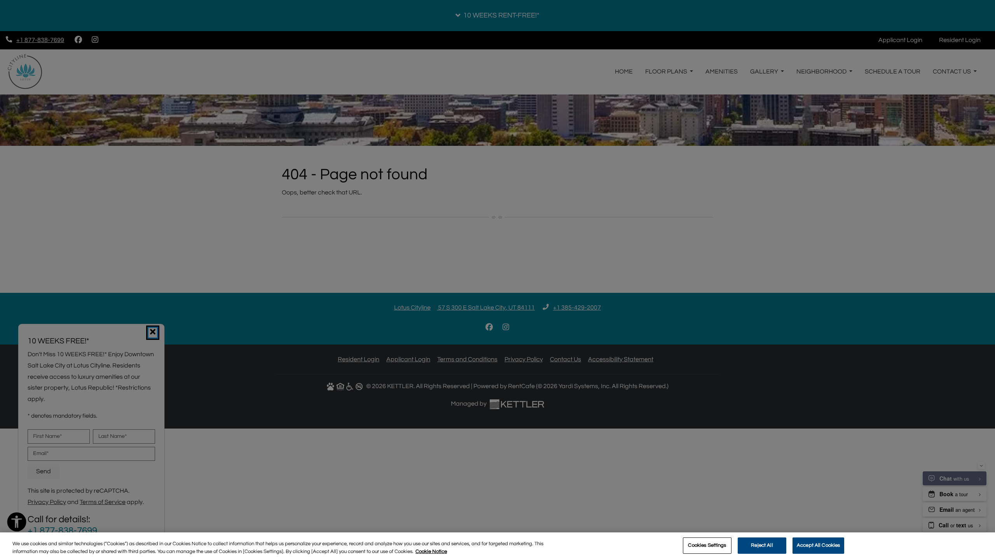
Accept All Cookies (818, 545)
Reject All (762, 545)
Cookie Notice (431, 551)
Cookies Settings (707, 545)
